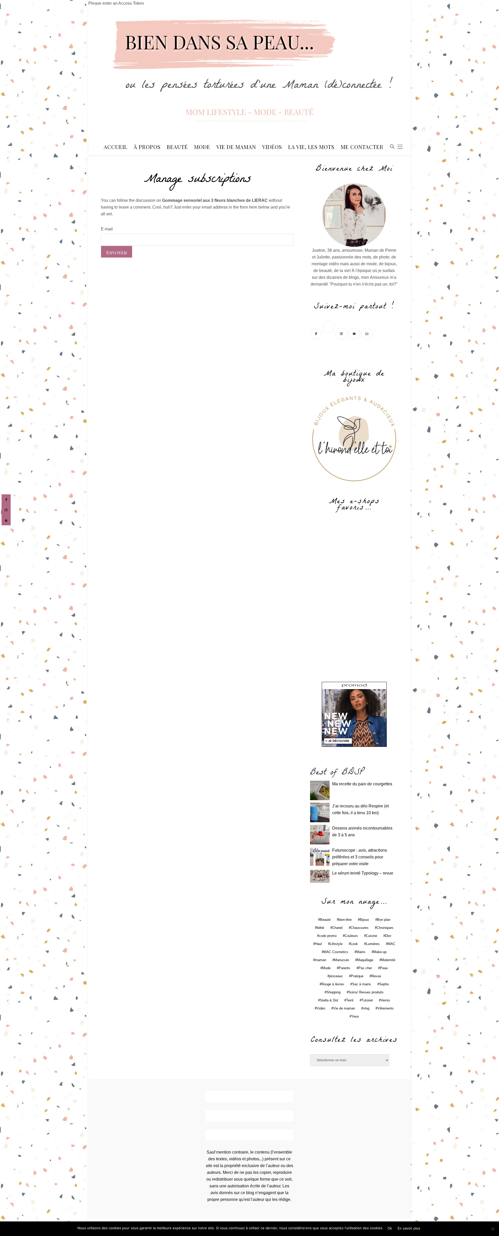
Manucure (341, 960)
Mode (202, 146)
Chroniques (385, 928)
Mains (360, 952)
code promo (328, 936)
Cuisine (371, 936)
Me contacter (362, 146)
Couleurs (351, 936)
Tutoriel (367, 1000)
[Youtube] (354, 333)
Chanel (337, 928)
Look (354, 944)
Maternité (388, 960)
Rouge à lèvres (332, 984)
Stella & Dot (329, 1000)
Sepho (384, 984)
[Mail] (367, 333)
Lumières (373, 944)
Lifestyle (336, 944)
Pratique (357, 976)
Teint (349, 1000)
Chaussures (360, 928)
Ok (390, 1228)
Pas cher (365, 968)
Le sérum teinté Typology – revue (362, 873)
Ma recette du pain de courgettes (362, 784)
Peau (384, 968)
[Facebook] (316, 333)
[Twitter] (329, 333)
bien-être (345, 920)
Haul (318, 944)
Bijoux (364, 920)
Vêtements (385, 1008)
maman (320, 960)
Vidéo (321, 1008)
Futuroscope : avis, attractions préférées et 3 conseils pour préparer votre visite (359, 857)
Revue (376, 976)
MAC (391, 944)
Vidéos (272, 146)
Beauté (177, 146)
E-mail (107, 229)
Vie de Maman (236, 146)
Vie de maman (344, 1008)
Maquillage (365, 960)
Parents (344, 968)
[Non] (492, 1228)
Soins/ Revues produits (366, 992)
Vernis (385, 1000)
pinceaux (336, 976)
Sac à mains (361, 984)
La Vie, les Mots (311, 146)
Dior (388, 936)
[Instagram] (342, 333)
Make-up (379, 952)
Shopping (333, 992)
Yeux (355, 1016)
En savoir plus (409, 1228)
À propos (147, 146)
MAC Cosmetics (336, 952)
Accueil (115, 146)
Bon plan (383, 920)
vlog (366, 1008)
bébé (320, 928)
